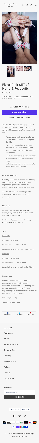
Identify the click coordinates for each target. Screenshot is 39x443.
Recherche (8, 333)
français (14, 409)
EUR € (24, 409)
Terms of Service (11, 344)
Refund (7, 367)
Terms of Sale (9, 350)
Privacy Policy (10, 361)
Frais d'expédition (21, 96)
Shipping (7, 356)
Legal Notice (9, 378)
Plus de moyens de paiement (19, 117)
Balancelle (14, 434)
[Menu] (36, 5)
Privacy (7, 373)
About (6, 339)
